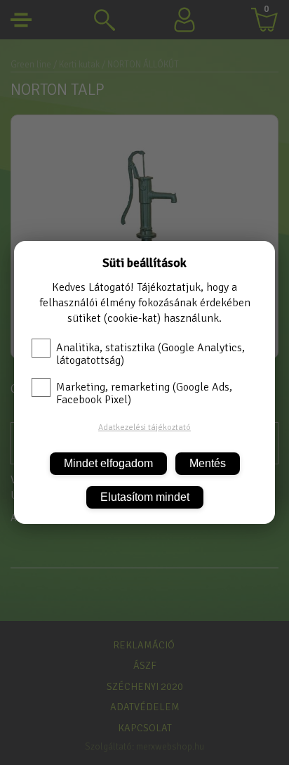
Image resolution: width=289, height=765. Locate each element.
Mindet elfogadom (108, 463)
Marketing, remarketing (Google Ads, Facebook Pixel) (144, 393)
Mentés (207, 463)
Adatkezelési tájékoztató (144, 427)
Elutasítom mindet (144, 497)
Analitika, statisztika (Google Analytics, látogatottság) (150, 354)
